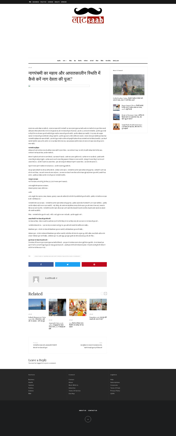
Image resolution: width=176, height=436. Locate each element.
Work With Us (73, 385)
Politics (43, 2)
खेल (75, 60)
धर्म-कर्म (91, 60)
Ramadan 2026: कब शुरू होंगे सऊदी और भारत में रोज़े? (98, 318)
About (71, 382)
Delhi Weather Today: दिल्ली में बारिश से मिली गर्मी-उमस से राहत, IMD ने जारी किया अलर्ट (128, 99)
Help (112, 379)
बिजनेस (79, 60)
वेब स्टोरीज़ (108, 60)
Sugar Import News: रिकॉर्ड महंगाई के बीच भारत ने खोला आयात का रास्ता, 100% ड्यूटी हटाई (132, 107)
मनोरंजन (86, 60)
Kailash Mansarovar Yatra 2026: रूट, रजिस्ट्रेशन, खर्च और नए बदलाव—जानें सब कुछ (37, 319)
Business (36, 2)
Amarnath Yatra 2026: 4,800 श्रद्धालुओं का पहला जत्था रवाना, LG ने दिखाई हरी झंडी (57, 325)
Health (57, 2)
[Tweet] (67, 264)
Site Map (72, 393)
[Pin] (94, 264)
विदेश (30, 2)
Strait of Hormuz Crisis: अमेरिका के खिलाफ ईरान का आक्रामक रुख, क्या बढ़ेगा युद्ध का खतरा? (133, 117)
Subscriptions (115, 382)
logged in (40, 363)
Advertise (72, 388)
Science (50, 2)
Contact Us (92, 410)
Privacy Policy (115, 391)
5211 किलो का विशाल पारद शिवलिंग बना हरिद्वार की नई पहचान (76, 325)
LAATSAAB (50, 278)
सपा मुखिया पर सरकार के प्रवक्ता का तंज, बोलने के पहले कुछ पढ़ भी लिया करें (91, 345)
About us (82, 410)
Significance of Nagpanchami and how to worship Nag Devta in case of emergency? (57, 256)
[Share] (41, 264)
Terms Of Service (74, 391)
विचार (97, 60)
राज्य (64, 60)
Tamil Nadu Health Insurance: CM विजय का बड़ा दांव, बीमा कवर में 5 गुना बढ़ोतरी (132, 126)
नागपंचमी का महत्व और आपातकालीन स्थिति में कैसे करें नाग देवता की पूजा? (45, 345)
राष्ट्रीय (58, 60)
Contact (71, 379)
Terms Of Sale (115, 388)
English (116, 60)
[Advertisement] (88, 43)
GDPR (112, 393)
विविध (102, 60)
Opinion (64, 2)
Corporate (114, 385)
